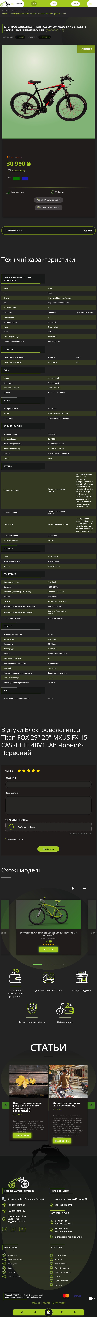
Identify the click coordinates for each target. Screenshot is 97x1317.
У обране (59, 192)
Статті (57, 1276)
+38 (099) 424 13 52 (16, 1205)
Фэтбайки (11, 1272)
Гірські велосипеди (15, 1259)
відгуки (88, 230)
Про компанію (60, 1255)
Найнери (11, 1268)
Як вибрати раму (18, 170)
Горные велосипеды (48, 938)
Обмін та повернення (63, 1272)
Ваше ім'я (11, 777)
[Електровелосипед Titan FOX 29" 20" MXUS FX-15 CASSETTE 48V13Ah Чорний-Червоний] (48, 93)
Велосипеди (12, 1255)
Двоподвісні (12, 1264)
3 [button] (59, 964)
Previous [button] (73, 888)
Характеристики (13, 230)
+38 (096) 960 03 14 (63, 1223)
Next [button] (85, 888)
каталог (19, 3)
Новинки (58, 1259)
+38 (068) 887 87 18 (16, 1211)
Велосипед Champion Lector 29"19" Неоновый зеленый (48, 934)
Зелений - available (16, 178)
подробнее (22, 1135)
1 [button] (37, 964)
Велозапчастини (14, 1276)
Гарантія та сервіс (62, 1268)
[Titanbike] (5, 4)
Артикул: (32, 36)
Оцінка (9, 770)
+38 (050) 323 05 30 (63, 1231)
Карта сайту (58, 1303)
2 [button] (48, 964)
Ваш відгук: (12, 792)
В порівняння (17, 192)
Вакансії (36, 1303)
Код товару (8, 36)
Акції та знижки (60, 1264)
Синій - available (25, 178)
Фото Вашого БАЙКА (16, 819)
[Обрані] (62, 1312)
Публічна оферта (61, 1281)
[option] (48, 927)
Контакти (58, 1285)
